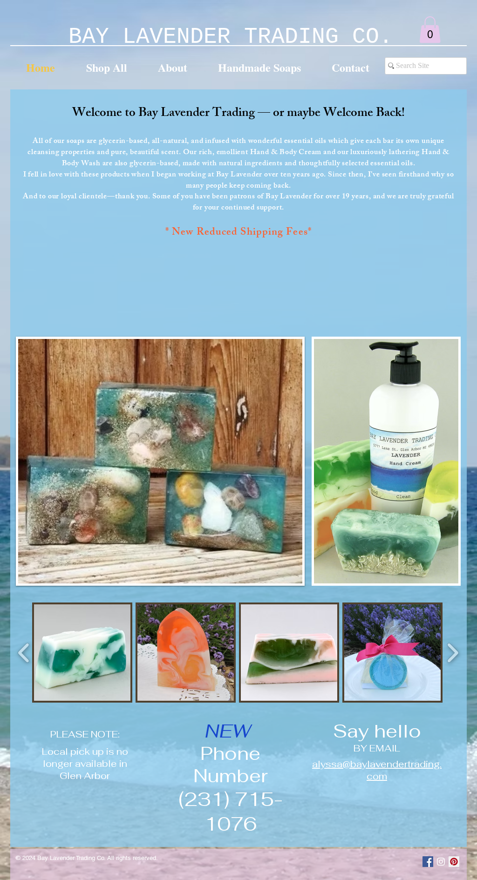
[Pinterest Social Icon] (454, 861)
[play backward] (24, 653)
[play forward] (452, 653)
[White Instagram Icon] (441, 861)
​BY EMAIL (377, 748)
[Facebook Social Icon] (427, 861)
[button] (430, 29)
